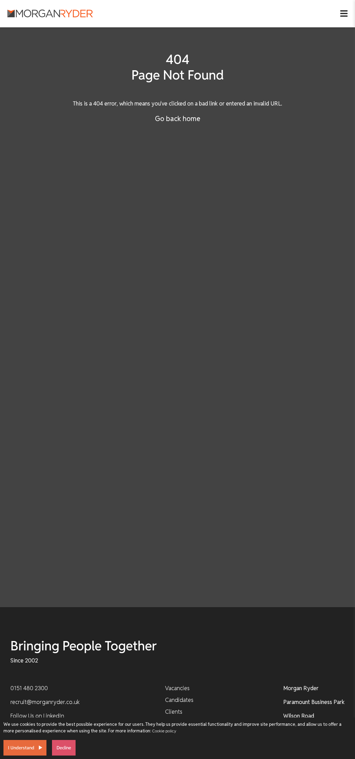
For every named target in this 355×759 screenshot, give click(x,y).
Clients (173, 711)
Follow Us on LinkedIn (37, 716)
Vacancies (177, 688)
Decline (64, 748)
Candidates (179, 700)
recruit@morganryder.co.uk (45, 702)
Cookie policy (164, 730)
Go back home (177, 118)
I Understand (21, 748)
